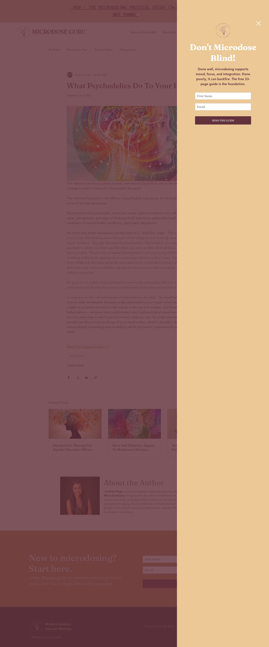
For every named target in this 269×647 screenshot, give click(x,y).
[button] (258, 23)
